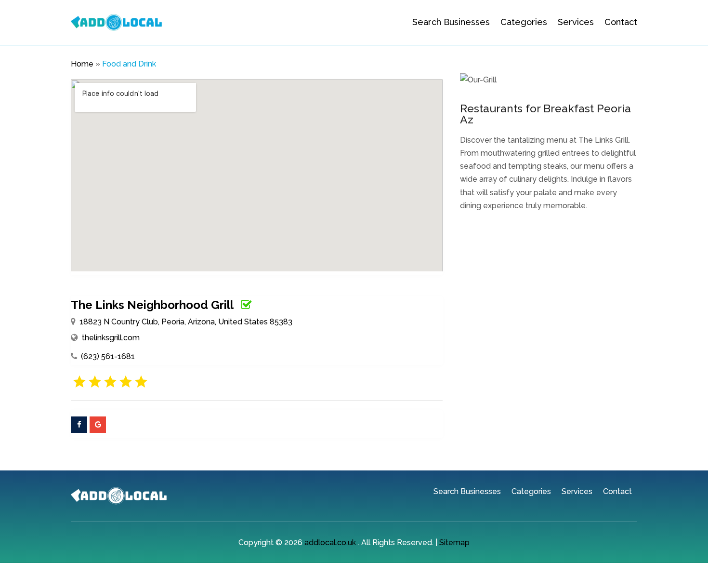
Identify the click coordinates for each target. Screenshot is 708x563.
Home (82, 63)
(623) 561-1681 (108, 356)
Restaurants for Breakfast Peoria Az (545, 114)
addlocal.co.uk (330, 542)
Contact (620, 22)
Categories (523, 22)
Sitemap (454, 542)
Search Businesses (451, 22)
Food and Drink (129, 63)
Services (576, 22)
